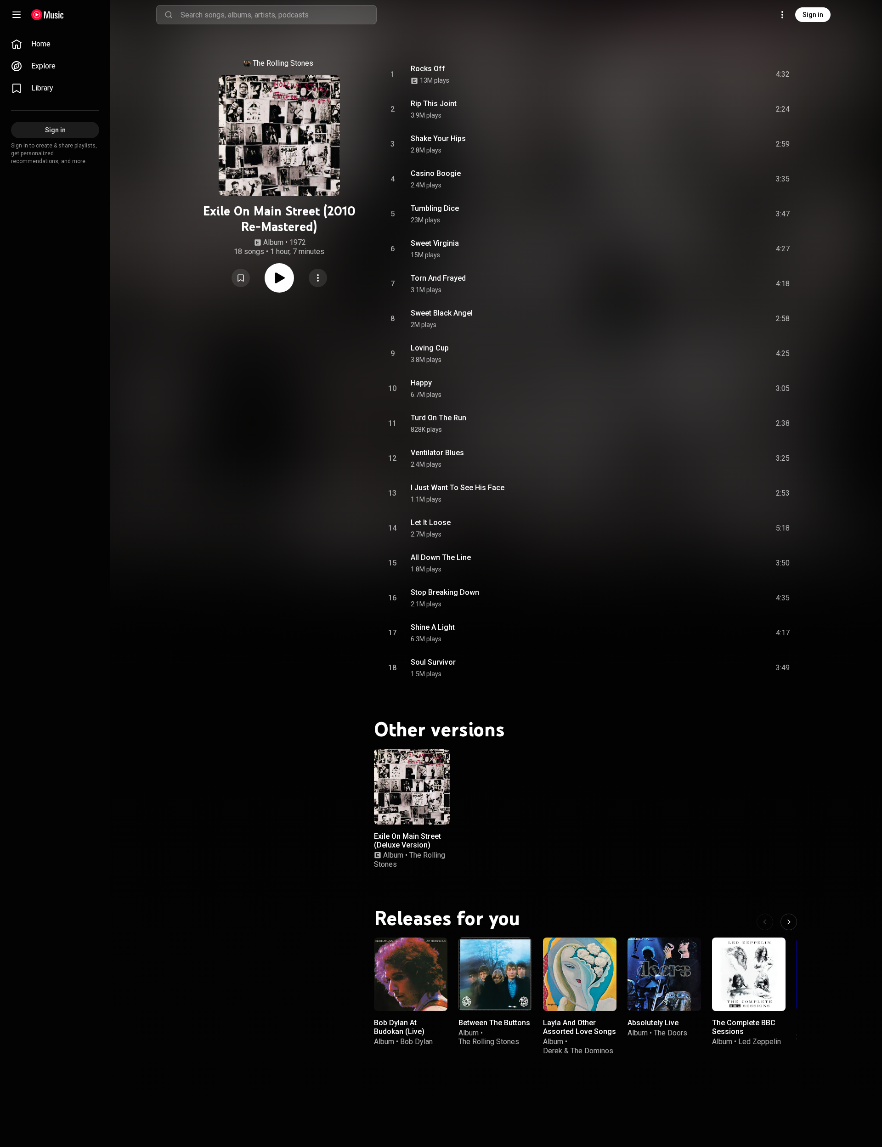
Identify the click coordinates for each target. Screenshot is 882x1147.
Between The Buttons (494, 1022)
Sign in (813, 14)
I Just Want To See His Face (457, 487)
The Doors (670, 1032)
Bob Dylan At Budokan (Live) (399, 1027)
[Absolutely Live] (664, 974)
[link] (55, 44)
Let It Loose (431, 522)
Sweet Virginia (435, 243)
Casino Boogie (436, 173)
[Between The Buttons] (495, 974)
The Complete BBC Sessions (743, 1027)
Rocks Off (428, 68)
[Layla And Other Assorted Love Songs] (579, 974)
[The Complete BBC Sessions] (749, 974)
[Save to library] (240, 277)
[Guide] (16, 14)
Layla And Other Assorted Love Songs (579, 1027)
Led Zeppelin (759, 1041)
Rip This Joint (434, 103)
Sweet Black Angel (442, 313)
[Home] (47, 14)
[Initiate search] (168, 14)
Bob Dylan (416, 1041)
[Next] (789, 922)
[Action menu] (318, 278)
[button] (241, 278)
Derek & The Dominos (578, 1050)
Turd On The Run (438, 417)
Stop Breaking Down (445, 592)
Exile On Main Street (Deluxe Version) (407, 840)
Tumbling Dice (435, 208)
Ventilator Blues (437, 452)
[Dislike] (731, 74)
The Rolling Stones (283, 63)
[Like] (713, 74)
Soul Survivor (433, 662)
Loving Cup (430, 348)
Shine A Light (433, 627)
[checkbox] (783, 74)
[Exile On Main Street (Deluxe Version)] (412, 787)
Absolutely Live (653, 1022)
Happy (421, 383)
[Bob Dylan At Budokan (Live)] (410, 974)
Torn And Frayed (438, 278)
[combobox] (278, 15)
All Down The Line (441, 557)
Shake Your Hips (438, 138)
